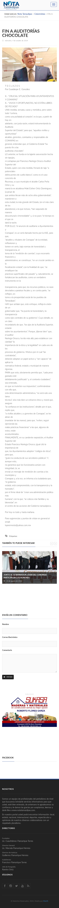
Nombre (5, 624)
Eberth (45, 901)
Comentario (7, 650)
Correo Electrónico (9, 637)
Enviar (9, 677)
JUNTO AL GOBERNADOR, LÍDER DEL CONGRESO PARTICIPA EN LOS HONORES (25, 576)
